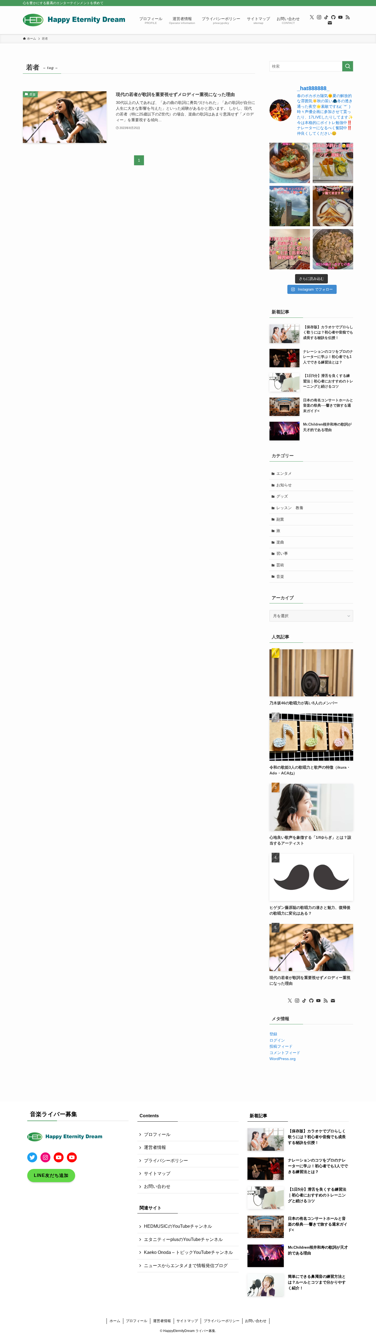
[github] (333, 17)
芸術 (280, 565)
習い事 (282, 553)
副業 (280, 519)
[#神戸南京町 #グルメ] (289, 163)
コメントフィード (284, 1052)
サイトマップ (157, 1173)
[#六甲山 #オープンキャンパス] (289, 206)
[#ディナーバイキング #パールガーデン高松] (333, 163)
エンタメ (284, 473)
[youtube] (340, 17)
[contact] (330, 23)
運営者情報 (155, 1147)
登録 (273, 1034)
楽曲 (280, 542)
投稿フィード (281, 1046)
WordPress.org (282, 1058)
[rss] (347, 17)
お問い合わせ (157, 1186)
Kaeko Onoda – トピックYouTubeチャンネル (188, 1252)
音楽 (280, 576)
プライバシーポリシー (166, 1160)
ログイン (277, 1040)
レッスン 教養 (289, 508)
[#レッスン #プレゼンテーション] (289, 249)
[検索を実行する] (347, 66)
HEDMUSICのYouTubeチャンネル (178, 1226)
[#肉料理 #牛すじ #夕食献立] (333, 249)
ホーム (115, 1321)
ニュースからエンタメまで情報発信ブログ (186, 1265)
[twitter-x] (312, 17)
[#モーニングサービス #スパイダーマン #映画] (333, 206)
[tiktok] (326, 17)
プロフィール (157, 1134)
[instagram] (319, 17)
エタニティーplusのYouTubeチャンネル (183, 1239)
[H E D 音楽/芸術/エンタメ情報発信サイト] (74, 20)
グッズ (282, 496)
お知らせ (284, 485)
